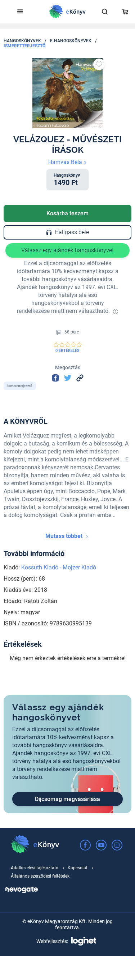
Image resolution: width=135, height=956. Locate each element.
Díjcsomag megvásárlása (67, 799)
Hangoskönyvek (22, 40)
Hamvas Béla (66, 162)
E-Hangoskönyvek (70, 40)
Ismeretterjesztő (24, 45)
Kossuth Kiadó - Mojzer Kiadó (58, 567)
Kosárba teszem (67, 213)
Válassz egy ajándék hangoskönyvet (67, 250)
